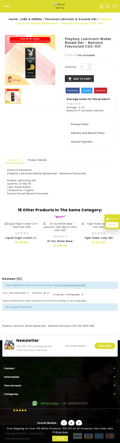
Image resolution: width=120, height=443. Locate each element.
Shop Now (61, 432)
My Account (101, 6)
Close (60, 438)
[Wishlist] (114, 6)
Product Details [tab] (37, 160)
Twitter (71, 423)
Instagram (78, 423)
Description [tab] (15, 160)
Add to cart (79, 79)
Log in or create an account (69, 285)
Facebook (63, 423)
